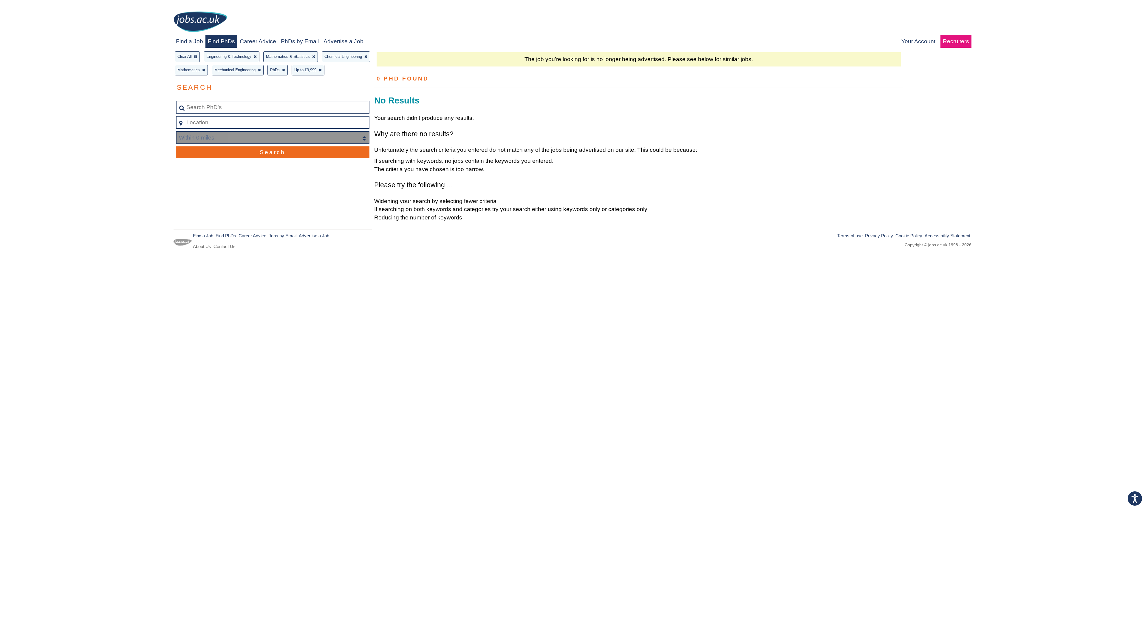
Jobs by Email (282, 235)
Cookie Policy (908, 235)
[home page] (200, 23)
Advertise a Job (343, 41)
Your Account (918, 41)
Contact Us (224, 246)
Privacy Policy (879, 235)
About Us (202, 246)
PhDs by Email (300, 41)
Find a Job (189, 41)
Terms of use (850, 235)
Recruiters (956, 41)
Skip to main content (28, 6)
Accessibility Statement (947, 235)
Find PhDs (221, 41)
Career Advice (258, 41)
